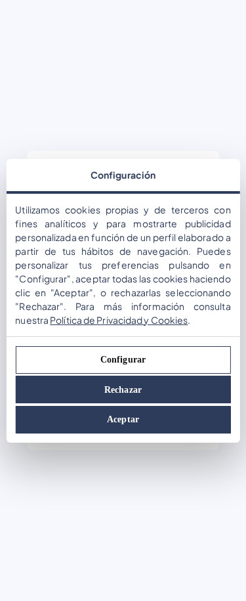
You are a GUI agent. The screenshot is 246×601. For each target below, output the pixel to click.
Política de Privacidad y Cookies (119, 320)
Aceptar (123, 419)
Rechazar (123, 390)
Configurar (123, 360)
